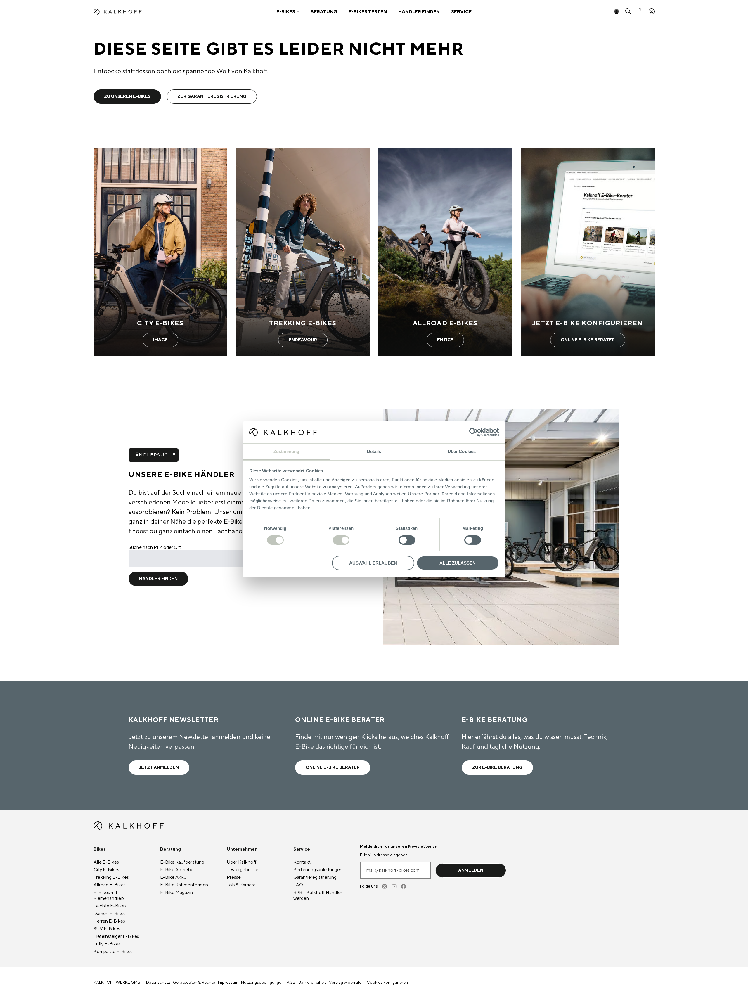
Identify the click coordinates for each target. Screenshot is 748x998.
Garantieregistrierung (315, 877)
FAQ (298, 885)
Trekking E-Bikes (111, 877)
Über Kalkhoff (242, 862)
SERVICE (461, 12)
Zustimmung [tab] (286, 451)
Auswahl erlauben (373, 563)
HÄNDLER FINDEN (419, 12)
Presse (234, 877)
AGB (291, 982)
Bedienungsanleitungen (317, 870)
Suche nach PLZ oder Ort (155, 547)
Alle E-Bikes (106, 862)
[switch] (341, 540)
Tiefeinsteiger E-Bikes (116, 936)
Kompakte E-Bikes (113, 951)
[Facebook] (404, 886)
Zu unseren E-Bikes (127, 96)
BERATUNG (324, 12)
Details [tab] (374, 451)
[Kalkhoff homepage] (163, 12)
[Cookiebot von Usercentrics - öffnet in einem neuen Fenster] (473, 432)
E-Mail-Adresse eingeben (384, 855)
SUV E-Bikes (107, 929)
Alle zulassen (457, 563)
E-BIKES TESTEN (368, 12)
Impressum (228, 982)
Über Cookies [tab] (462, 451)
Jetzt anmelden (159, 767)
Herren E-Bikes (109, 921)
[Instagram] (385, 886)
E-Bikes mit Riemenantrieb (109, 895)
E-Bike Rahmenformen (184, 885)
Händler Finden (158, 579)
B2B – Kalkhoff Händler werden (317, 895)
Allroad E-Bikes (110, 885)
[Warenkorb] (640, 11)
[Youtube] (394, 886)
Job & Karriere (241, 885)
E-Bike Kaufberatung (182, 862)
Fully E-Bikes (107, 944)
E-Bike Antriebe (176, 870)
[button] (288, 11)
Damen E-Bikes (110, 913)
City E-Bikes (106, 870)
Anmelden (470, 870)
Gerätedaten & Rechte (194, 982)
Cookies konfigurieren (387, 982)
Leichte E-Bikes (110, 906)
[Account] (651, 11)
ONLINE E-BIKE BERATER (333, 767)
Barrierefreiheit (312, 982)
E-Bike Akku (173, 877)
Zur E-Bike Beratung (497, 767)
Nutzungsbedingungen (262, 982)
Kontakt (302, 862)
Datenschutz (158, 982)
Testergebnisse (242, 870)
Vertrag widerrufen (346, 982)
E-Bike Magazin (176, 892)
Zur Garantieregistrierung (211, 96)
